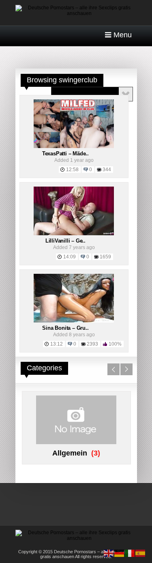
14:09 (69, 257)
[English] (109, 553)
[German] (119, 553)
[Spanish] (140, 553)
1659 (105, 257)
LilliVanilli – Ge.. (65, 241)
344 (107, 169)
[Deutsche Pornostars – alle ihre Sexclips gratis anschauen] (76, 13)
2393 (92, 344)
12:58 (72, 169)
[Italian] (130, 553)
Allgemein (69, 453)
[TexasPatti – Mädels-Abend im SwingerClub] (74, 146)
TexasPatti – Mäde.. (65, 153)
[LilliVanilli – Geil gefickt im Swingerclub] (74, 233)
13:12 (56, 344)
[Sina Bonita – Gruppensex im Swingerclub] (74, 321)
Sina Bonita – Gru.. (65, 328)
